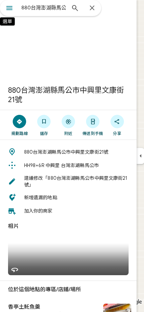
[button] (68, 152)
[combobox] (43, 8)
